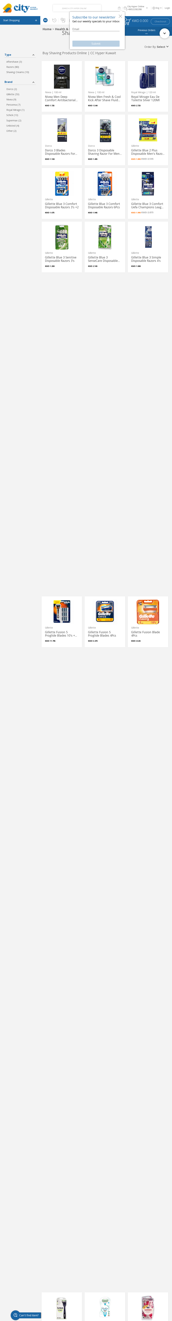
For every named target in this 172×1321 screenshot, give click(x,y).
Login (167, 8)
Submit (96, 43)
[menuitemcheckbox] (20, 62)
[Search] (98, 8)
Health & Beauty (67, 29)
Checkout (160, 21)
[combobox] (77, 8)
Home (47, 29)
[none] (62, 86)
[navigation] (20, 20)
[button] (119, 8)
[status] (127, 21)
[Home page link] (20, 8)
